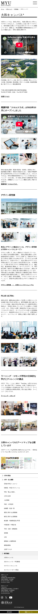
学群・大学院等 (8, 504)
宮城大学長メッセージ (10, 483)
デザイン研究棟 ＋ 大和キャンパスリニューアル (17, 285)
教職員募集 (7, 545)
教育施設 (16, 9)
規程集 (6, 533)
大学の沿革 (7, 496)
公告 (5, 537)
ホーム (2, 9)
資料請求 (9, 612)
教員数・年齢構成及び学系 (12, 520)
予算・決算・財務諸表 (10, 529)
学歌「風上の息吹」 (10, 492)
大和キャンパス (8, 557)
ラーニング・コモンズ (8, 396)
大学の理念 (7, 475)
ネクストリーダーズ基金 (11, 570)
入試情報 (6, 500)
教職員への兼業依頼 (10, 541)
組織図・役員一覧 (9, 508)
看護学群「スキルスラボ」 (9, 184)
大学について (9, 9)
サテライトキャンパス (10, 565)
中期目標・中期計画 (10, 525)
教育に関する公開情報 (10, 516)
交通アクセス (5, 96)
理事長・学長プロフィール (12, 488)
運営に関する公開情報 (10, 512)
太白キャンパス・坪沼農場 (12, 561)
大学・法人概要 (8, 479)
